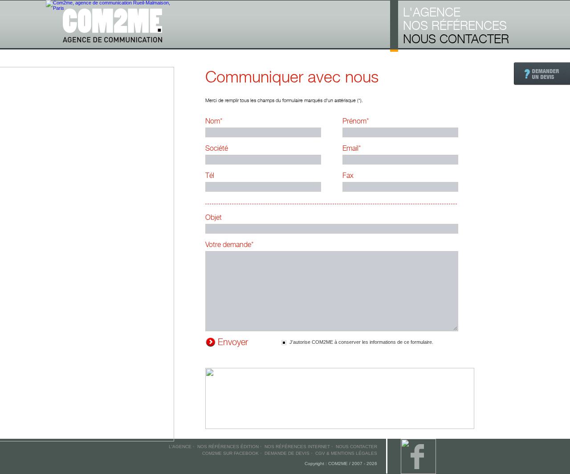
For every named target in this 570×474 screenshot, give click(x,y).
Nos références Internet (297, 446)
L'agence (431, 12)
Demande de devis (287, 453)
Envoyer (233, 342)
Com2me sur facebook (230, 453)
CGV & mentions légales (346, 453)
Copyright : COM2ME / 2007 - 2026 (341, 463)
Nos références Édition (228, 446)
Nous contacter (456, 38)
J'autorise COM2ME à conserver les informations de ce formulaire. (361, 342)
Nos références (455, 25)
